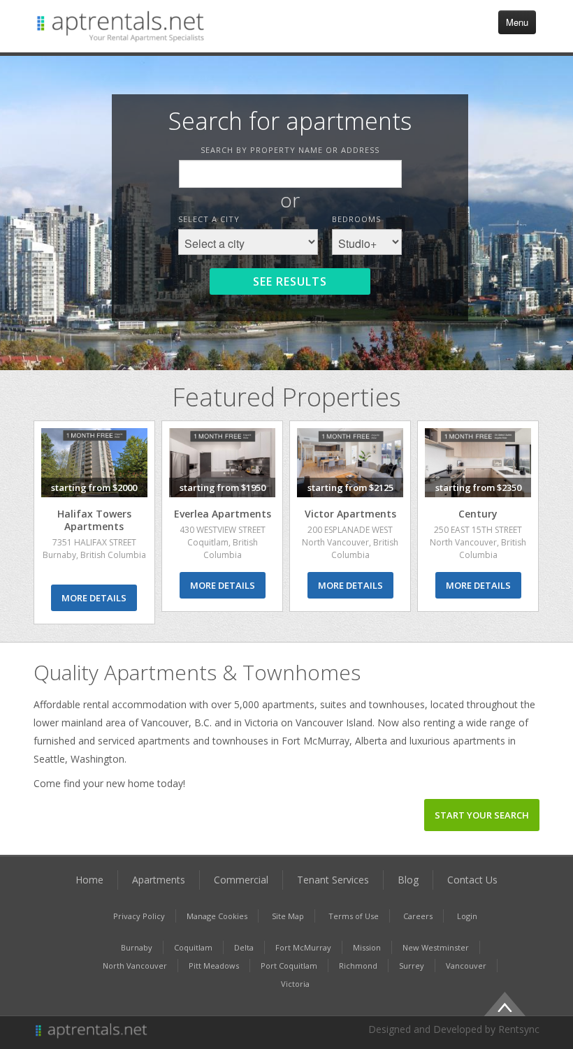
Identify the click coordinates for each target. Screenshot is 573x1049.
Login (467, 916)
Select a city (209, 219)
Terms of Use (353, 916)
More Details (93, 598)
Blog (408, 879)
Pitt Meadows (214, 965)
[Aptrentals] (157, 1032)
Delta (244, 947)
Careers (418, 916)
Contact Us (472, 879)
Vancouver (466, 965)
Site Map (288, 916)
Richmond (358, 965)
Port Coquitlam (289, 965)
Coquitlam (193, 947)
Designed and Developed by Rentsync (453, 1029)
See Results (290, 281)
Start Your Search (482, 815)
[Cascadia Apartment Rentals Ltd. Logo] (121, 26)
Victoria (295, 983)
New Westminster (435, 947)
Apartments (158, 879)
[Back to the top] (504, 1001)
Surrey (411, 965)
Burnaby (136, 947)
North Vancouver (135, 965)
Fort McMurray (303, 947)
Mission (367, 947)
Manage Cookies (217, 916)
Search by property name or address (290, 150)
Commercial (241, 879)
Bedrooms (356, 219)
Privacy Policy (139, 916)
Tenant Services (333, 879)
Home (89, 879)
